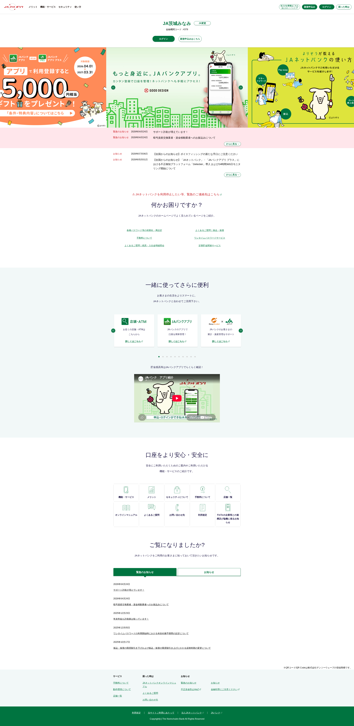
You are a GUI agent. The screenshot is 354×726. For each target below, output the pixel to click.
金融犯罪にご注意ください (224, 689)
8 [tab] (187, 356)
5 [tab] (185, 124)
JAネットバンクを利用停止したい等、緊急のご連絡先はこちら (177, 194)
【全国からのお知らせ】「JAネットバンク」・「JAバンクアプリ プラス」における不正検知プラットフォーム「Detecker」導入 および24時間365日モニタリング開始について (196, 164)
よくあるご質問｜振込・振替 (209, 230)
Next (241, 87)
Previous (113, 87)
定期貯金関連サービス (210, 245)
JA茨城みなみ (177, 23)
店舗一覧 (117, 696)
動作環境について (122, 689)
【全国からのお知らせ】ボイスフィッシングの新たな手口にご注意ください (195, 154)
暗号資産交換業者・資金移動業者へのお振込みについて (184, 137)
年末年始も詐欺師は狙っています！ (131, 619)
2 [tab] (173, 124)
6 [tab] (179, 356)
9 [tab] (191, 356)
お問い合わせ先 (150, 700)
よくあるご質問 (150, 693)
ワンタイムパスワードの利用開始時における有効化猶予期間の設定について (151, 633)
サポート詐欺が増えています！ (170, 131)
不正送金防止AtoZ (190, 689)
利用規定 (136, 713)
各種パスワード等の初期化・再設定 (144, 230)
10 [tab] (195, 356)
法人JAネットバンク (191, 713)
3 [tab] (177, 124)
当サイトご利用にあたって (161, 713)
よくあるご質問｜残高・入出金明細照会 (144, 245)
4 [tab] (181, 124)
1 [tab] (169, 124)
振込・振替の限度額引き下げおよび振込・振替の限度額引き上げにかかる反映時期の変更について (162, 648)
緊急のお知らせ (188, 683)
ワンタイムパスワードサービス (209, 238)
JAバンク (215, 713)
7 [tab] (183, 356)
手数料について (144, 238)
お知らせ (215, 683)
